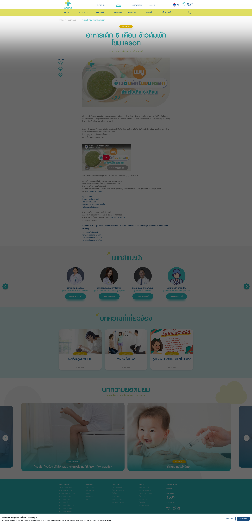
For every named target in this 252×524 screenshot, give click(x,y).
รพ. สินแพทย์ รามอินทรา (66, 490)
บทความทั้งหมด (144, 487)
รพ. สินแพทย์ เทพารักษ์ (65, 499)
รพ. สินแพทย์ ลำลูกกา (65, 502)
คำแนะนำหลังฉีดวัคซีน (179, 466)
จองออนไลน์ (89, 499)
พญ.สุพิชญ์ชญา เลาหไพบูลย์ (109, 288)
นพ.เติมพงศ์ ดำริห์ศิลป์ (176, 288)
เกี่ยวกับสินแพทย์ (171, 484)
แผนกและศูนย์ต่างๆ (118, 487)
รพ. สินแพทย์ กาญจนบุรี (66, 508)
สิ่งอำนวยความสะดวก (119, 502)
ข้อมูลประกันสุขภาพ (118, 499)
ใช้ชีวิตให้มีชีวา (72, 20)
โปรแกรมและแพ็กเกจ (118, 490)
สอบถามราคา (89, 496)
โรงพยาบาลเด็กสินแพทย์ (90, 232)
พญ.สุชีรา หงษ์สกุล (75, 288)
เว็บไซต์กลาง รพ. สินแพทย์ (66, 487)
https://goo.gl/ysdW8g (117, 217)
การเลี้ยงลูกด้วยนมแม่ (80, 359)
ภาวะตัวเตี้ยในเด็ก (126, 359)
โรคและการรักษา (73, 461)
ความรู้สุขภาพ (143, 499)
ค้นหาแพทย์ (89, 493)
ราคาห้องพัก (116, 496)
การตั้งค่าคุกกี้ (229, 518)
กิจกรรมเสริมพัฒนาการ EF (147, 490)
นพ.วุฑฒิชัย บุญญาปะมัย (142, 288)
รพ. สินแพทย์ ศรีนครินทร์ (66, 505)
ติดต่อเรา (169, 488)
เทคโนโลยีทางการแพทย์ (145, 493)
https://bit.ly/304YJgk (94, 191)
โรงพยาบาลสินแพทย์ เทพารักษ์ (92, 237)
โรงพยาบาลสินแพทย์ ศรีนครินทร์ (92, 240)
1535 (189, 5)
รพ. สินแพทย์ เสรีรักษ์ (65, 496)
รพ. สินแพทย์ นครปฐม (65, 511)
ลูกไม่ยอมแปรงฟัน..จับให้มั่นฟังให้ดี (172, 359)
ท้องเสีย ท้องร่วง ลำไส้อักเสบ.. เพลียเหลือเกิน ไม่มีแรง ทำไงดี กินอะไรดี (73, 466)
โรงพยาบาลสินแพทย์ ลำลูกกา (91, 235)
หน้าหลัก (61, 20)
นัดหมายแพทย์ (75, 296)
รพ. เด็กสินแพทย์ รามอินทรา (67, 493)
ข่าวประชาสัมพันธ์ (144, 505)
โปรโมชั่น (115, 493)
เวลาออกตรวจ (90, 487)
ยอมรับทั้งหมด (243, 518)
